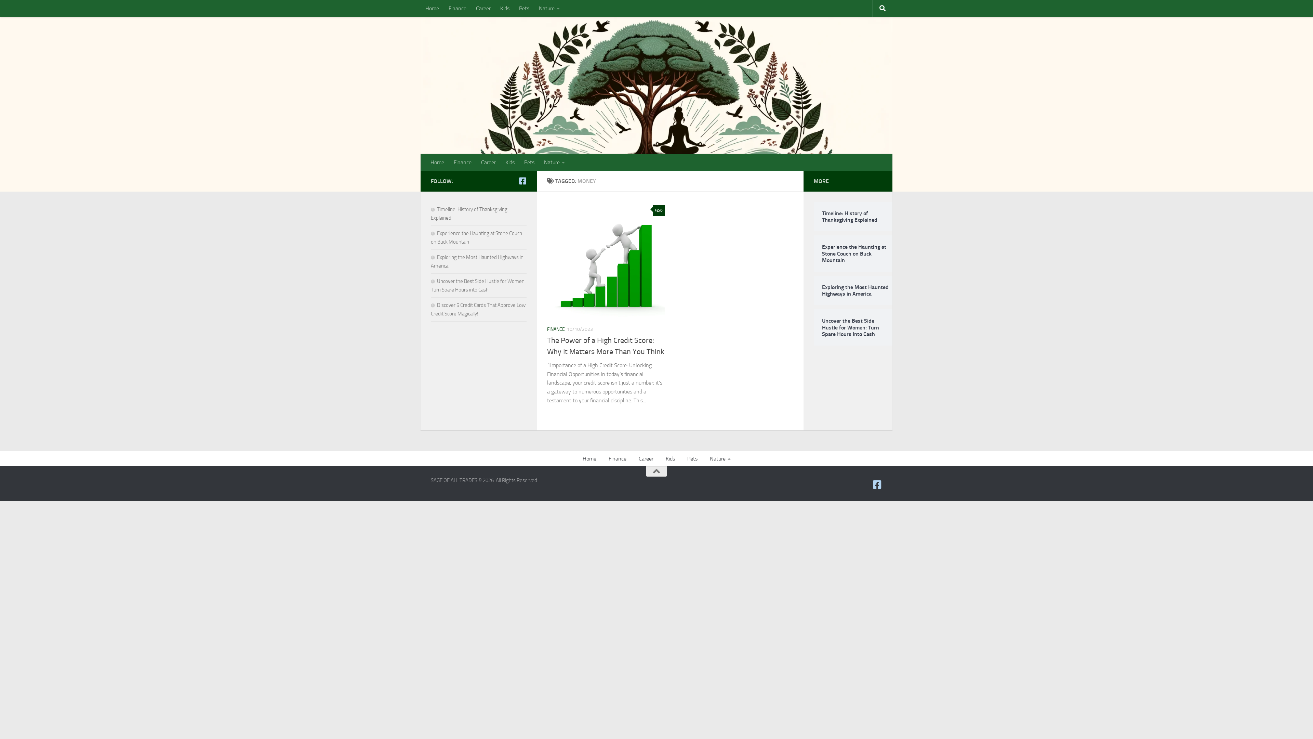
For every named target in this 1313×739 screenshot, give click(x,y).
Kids (504, 8)
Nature (547, 8)
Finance (457, 8)
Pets (524, 8)
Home (432, 8)
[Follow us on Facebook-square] (522, 181)
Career (483, 8)
